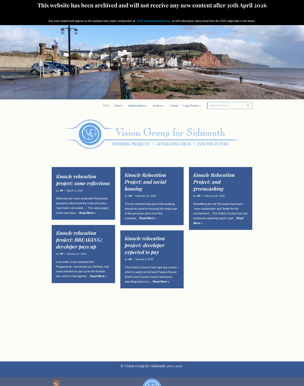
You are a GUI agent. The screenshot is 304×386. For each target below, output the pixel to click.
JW (61, 190)
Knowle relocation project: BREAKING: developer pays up (79, 240)
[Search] (248, 105)
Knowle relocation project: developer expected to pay (145, 245)
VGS (106, 105)
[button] (122, 105)
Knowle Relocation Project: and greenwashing (214, 182)
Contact (174, 105)
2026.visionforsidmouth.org (153, 20)
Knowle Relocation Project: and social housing (145, 182)
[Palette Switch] (224, 134)
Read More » (87, 212)
